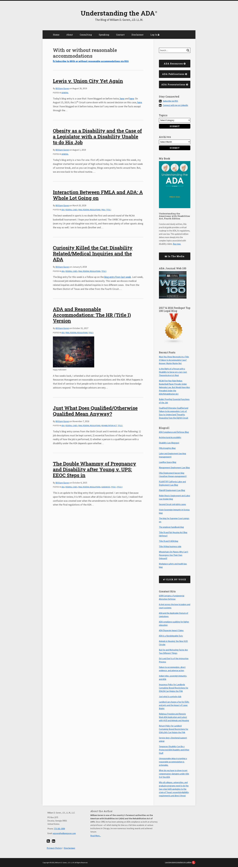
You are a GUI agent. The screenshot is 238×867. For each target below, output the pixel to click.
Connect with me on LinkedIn (175, 105)
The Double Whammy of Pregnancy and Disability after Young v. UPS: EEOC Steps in (94, 469)
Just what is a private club (170, 696)
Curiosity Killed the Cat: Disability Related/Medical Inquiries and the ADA (92, 253)
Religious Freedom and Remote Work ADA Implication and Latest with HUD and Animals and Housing (174, 717)
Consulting (86, 34)
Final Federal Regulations (89, 210)
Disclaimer (138, 34)
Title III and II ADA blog (168, 541)
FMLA (103, 210)
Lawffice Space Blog (167, 462)
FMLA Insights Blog (167, 448)
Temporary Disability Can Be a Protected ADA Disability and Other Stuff (174, 749)
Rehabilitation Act (109, 425)
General (64, 93)
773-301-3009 (59, 828)
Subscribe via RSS (170, 101)
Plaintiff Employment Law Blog (172, 490)
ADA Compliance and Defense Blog (174, 432)
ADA (62, 210)
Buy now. (177, 244)
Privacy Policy (54, 848)
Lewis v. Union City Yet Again (88, 81)
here (122, 98)
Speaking (104, 34)
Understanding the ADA (118, 13)
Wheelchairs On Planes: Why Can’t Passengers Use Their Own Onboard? (173, 555)
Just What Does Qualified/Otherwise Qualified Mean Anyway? (95, 411)
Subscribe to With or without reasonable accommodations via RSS (92, 61)
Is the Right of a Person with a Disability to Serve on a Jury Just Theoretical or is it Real (173, 372)
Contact (120, 34)
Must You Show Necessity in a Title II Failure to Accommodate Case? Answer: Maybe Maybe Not (174, 360)
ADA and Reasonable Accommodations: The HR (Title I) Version (92, 315)
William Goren (62, 88)
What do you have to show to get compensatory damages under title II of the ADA (174, 773)
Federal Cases (71, 210)
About (69, 34)
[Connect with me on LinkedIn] (53, 841)
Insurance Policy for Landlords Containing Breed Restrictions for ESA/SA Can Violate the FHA (173, 687)
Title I (108, 210)
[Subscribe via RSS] (48, 841)
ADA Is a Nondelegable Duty (171, 635)
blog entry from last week (117, 276)
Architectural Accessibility (170, 437)
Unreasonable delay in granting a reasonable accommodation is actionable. (173, 761)
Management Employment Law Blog (174, 467)
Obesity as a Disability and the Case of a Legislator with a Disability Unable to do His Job (97, 136)
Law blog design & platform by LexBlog (178, 862)
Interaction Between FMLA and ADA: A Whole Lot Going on (98, 195)
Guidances (105, 487)
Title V (119, 487)
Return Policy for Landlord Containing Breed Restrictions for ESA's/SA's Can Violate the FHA (173, 729)
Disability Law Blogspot (169, 442)
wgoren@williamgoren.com (64, 833)
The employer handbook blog (171, 527)
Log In (154, 34)
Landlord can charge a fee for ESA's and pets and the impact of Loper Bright (174, 705)
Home (56, 34)
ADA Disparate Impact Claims (171, 630)
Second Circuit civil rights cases (172, 504)
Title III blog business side (170, 546)
